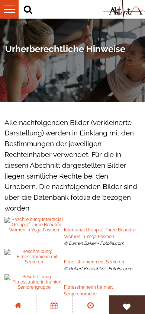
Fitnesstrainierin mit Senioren (94, 262)
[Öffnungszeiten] (90, 304)
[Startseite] (18, 304)
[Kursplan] (54, 304)
